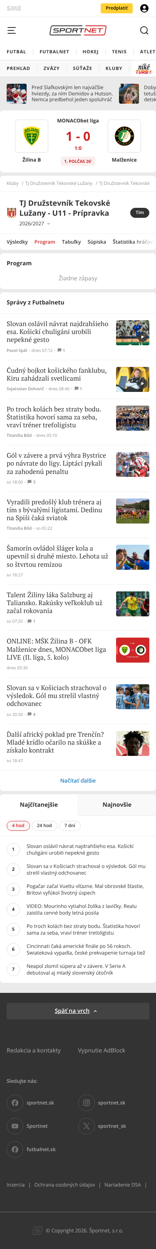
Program (45, 241)
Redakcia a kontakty (34, 1050)
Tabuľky (71, 241)
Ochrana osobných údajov (64, 1184)
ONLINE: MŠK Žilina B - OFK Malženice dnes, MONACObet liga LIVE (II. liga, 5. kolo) (56, 649)
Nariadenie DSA (122, 1184)
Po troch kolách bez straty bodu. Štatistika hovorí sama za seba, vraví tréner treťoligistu (54, 417)
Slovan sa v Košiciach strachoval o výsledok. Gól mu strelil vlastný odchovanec (56, 696)
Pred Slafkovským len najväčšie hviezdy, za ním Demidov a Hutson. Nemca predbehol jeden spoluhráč (72, 93)
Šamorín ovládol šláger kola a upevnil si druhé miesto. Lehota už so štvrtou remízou (57, 556)
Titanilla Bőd (19, 435)
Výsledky (17, 241)
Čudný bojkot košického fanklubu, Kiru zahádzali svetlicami (56, 375)
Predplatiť (117, 8)
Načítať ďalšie (78, 780)
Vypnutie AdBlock (102, 1050)
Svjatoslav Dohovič (25, 388)
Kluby (13, 184)
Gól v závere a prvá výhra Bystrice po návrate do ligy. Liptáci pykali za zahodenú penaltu (56, 464)
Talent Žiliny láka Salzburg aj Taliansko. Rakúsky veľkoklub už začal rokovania (54, 603)
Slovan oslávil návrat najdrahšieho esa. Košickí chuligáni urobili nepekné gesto (57, 332)
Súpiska (96, 241)
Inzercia (16, 1184)
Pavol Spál (17, 350)
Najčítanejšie (39, 805)
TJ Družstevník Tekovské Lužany (58, 184)
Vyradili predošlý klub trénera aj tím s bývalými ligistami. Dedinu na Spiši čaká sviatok (54, 510)
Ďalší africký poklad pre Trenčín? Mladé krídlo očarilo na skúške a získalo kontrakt (55, 743)
